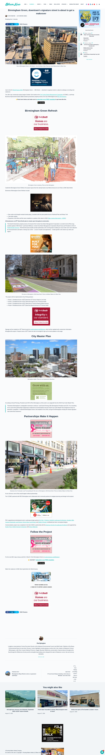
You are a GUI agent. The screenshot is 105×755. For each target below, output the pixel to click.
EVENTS (39, 4)
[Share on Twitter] (16, 24)
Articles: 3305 (41, 656)
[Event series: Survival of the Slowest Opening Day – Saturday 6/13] (92, 43)
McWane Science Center (88, 47)
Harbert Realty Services (13, 227)
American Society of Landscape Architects (56, 525)
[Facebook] (86, 4)
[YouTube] (94, 4)
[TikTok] (92, 4)
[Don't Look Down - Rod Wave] (41, 202)
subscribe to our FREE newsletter (46, 99)
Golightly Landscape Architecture (57, 520)
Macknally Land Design (16, 522)
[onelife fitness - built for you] (41, 243)
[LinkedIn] (90, 4)
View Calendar (89, 59)
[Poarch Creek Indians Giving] (52, 751)
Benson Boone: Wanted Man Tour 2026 (92, 54)
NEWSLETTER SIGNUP (74, 4)
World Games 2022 (18, 90)
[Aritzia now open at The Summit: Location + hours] (85, 698)
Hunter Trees (8, 526)
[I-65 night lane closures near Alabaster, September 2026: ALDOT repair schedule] (20, 698)
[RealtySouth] (41, 123)
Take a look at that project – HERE (57, 218)
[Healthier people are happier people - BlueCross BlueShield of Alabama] (41, 77)
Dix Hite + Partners (44, 520)
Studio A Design (42, 522)
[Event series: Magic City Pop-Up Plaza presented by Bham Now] (91, 33)
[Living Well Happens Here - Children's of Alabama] (41, 508)
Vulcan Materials (33, 526)
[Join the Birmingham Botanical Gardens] (41, 391)
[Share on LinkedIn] (12, 24)
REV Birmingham (61, 96)
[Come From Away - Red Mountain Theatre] (89, 18)
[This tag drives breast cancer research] (41, 429)
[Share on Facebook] (7, 24)
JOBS (25, 4)
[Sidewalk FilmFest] (52, 733)
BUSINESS (32, 4)
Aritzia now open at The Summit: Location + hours (84, 709)
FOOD (45, 4)
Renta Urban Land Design (29, 522)
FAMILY (50, 4)
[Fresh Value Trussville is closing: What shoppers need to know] (53, 698)
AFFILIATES (64, 4)
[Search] (96, 4)
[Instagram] (88, 4)
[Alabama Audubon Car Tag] (41, 580)
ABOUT (82, 4)
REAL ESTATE (57, 4)
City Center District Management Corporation (51, 94)
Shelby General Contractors (19, 526)
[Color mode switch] (99, 4)
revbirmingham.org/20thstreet (37, 329)
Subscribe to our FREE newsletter (45, 560)
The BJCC (85, 56)
